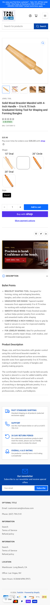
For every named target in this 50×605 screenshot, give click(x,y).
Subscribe (41, 488)
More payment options (25, 220)
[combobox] (25, 26)
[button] (8, 119)
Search (43, 26)
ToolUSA (20, 592)
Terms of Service (9, 530)
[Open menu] (45, 16)
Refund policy (8, 534)
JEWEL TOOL (6, 99)
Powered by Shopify (32, 592)
